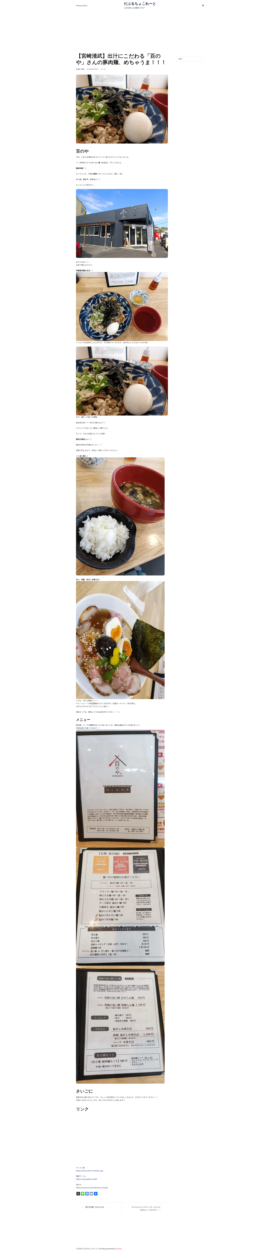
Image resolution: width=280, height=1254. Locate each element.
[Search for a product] (203, 5)
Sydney (119, 1248)
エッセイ (104, 69)
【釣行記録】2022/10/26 (94, 1207)
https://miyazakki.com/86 (86, 1179)
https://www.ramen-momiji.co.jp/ (89, 1170)
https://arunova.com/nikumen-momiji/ (92, 1187)
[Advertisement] (140, 27)
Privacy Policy (81, 5)
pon (82, 69)
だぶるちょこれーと (140, 3)
